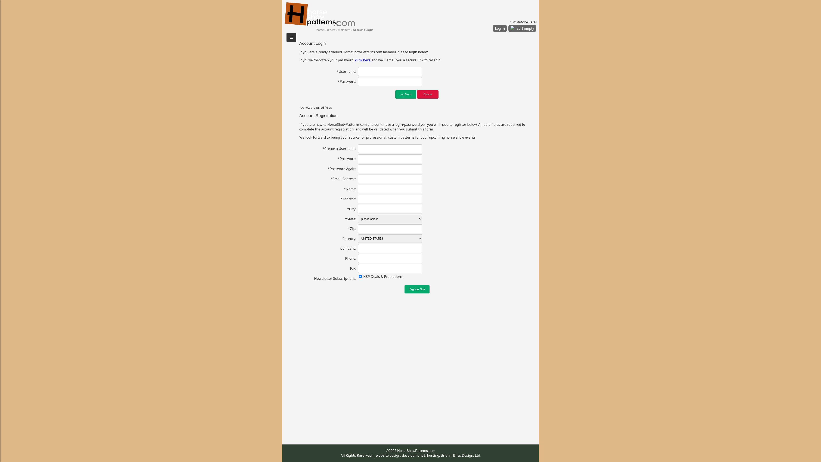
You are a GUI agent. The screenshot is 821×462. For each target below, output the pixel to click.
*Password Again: (342, 168)
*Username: (346, 71)
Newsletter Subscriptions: (335, 278)
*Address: (348, 199)
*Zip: (352, 228)
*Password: (347, 81)
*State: (350, 219)
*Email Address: (343, 178)
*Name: (350, 189)
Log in (500, 28)
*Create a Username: (339, 148)
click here (363, 60)
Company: (348, 248)
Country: (349, 238)
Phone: (350, 258)
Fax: (353, 268)
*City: (351, 209)
